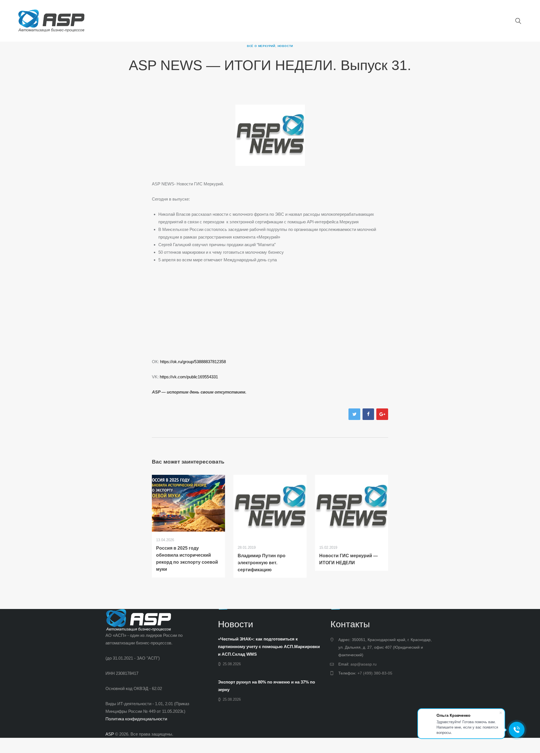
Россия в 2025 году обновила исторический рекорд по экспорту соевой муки (187, 559)
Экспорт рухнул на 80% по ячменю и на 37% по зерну (266, 686)
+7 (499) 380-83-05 (374, 673)
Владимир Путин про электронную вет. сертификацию (261, 562)
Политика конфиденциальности (136, 718)
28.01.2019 (247, 547)
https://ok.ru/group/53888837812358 (193, 361)
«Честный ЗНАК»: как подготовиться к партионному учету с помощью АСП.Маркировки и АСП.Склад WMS (269, 647)
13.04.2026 (165, 540)
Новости (285, 46)
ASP (109, 734)
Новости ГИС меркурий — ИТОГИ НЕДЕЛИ (348, 559)
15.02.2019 (328, 547)
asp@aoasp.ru (363, 664)
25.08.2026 (232, 664)
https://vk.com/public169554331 (189, 376)
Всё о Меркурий (261, 46)
